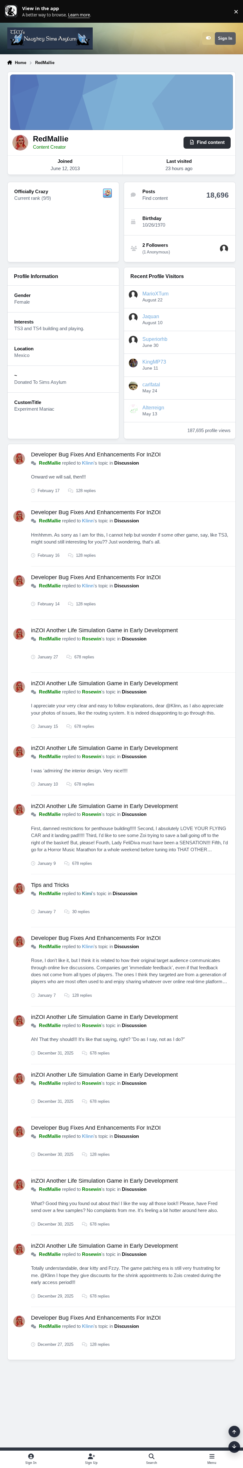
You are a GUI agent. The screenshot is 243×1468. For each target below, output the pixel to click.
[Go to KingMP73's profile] (133, 363)
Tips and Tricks (50, 885)
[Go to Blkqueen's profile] (224, 249)
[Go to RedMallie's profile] (19, 459)
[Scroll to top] (234, 1431)
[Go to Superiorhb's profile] (133, 340)
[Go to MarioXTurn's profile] (133, 294)
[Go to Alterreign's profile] (133, 408)
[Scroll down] (234, 1447)
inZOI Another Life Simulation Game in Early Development (104, 630)
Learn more (12, 11)
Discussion (126, 463)
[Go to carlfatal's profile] (133, 385)
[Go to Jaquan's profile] (133, 317)
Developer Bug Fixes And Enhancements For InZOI (96, 454)
